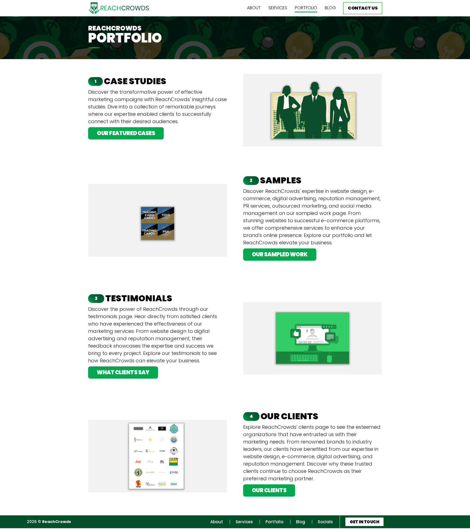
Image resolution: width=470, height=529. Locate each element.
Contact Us (363, 8)
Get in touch (364, 522)
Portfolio (306, 8)
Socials (325, 522)
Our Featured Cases (126, 133)
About (254, 8)
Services (277, 8)
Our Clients (269, 490)
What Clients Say (123, 372)
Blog (330, 8)
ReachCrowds (56, 521)
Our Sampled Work (280, 254)
